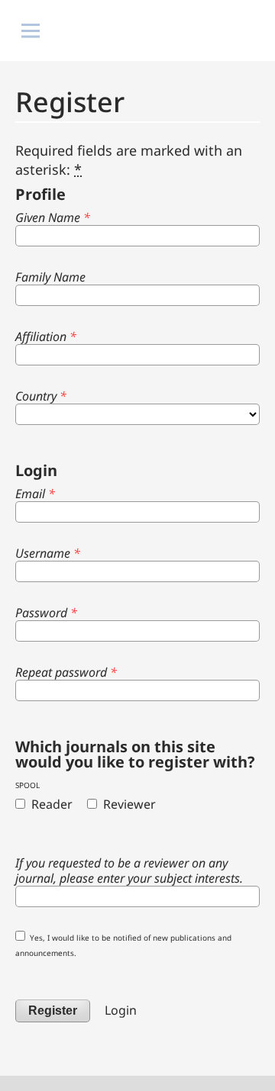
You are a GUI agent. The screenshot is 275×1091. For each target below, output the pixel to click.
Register (52, 1010)
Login (121, 1010)
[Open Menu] (30, 30)
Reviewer (128, 804)
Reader (50, 804)
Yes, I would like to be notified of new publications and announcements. (123, 945)
